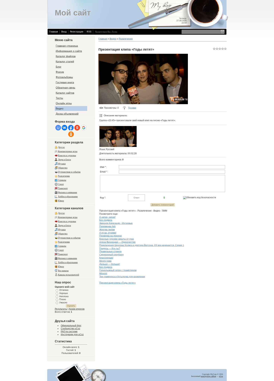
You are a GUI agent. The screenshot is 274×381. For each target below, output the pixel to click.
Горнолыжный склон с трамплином (117, 270)
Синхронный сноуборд (111, 254)
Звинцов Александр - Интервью (116, 223)
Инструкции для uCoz (72, 334)
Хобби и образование (68, 196)
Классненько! (106, 257)
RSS (89, 31)
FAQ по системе (69, 331)
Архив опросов (76, 309)
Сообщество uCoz (70, 328)
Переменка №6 (107, 226)
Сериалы (62, 180)
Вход (64, 31)
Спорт (61, 184)
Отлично (63, 290)
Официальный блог (71, 325)
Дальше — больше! (109, 264)
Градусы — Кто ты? (109, 248)
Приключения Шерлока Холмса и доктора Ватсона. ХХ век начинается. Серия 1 (141, 245)
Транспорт (63, 188)
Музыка (62, 163)
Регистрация (76, 31)
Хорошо (63, 293)
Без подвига (105, 220)
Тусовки (132, 108)
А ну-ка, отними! (107, 232)
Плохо (62, 299)
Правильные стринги (110, 251)
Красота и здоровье (67, 155)
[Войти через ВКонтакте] (64, 127)
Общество (62, 168)
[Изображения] (118, 136)
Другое (61, 147)
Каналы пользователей (68, 274)
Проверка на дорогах (110, 235)
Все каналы (63, 270)
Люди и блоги (64, 159)
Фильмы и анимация (67, 192)
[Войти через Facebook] (71, 127)
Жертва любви (107, 229)
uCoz (221, 376)
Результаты (61, 309)
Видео (113, 39)
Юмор (61, 200)
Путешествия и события (69, 172)
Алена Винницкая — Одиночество (117, 242)
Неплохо (64, 296)
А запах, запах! (107, 217)
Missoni (103, 273)
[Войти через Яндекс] (77, 127)
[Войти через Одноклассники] (71, 134)
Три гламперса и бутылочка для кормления (122, 276)
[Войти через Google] (84, 128)
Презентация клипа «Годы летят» (117, 283)
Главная (53, 31)
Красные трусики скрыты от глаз (116, 239)
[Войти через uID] (58, 127)
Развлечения (64, 176)
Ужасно (63, 302)
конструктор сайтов (208, 376)
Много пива (105, 261)
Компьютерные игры (67, 151)
